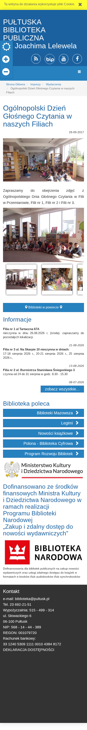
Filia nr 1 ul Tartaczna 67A (21, 329)
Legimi (67, 423)
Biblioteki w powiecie (43, 307)
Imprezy (35, 84)
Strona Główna (15, 84)
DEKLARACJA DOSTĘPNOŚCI (28, 650)
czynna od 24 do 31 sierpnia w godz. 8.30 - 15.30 (35, 374)
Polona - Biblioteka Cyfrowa (48, 443)
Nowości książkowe (56, 433)
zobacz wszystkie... (62, 389)
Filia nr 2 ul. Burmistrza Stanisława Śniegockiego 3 (39, 370)
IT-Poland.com (71, 727)
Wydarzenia (53, 84)
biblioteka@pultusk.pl (32, 599)
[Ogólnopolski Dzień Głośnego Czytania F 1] (21, 279)
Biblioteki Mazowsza (55, 413)
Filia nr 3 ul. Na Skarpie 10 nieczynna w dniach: (36, 349)
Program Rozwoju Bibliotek (49, 454)
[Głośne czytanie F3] (57, 279)
